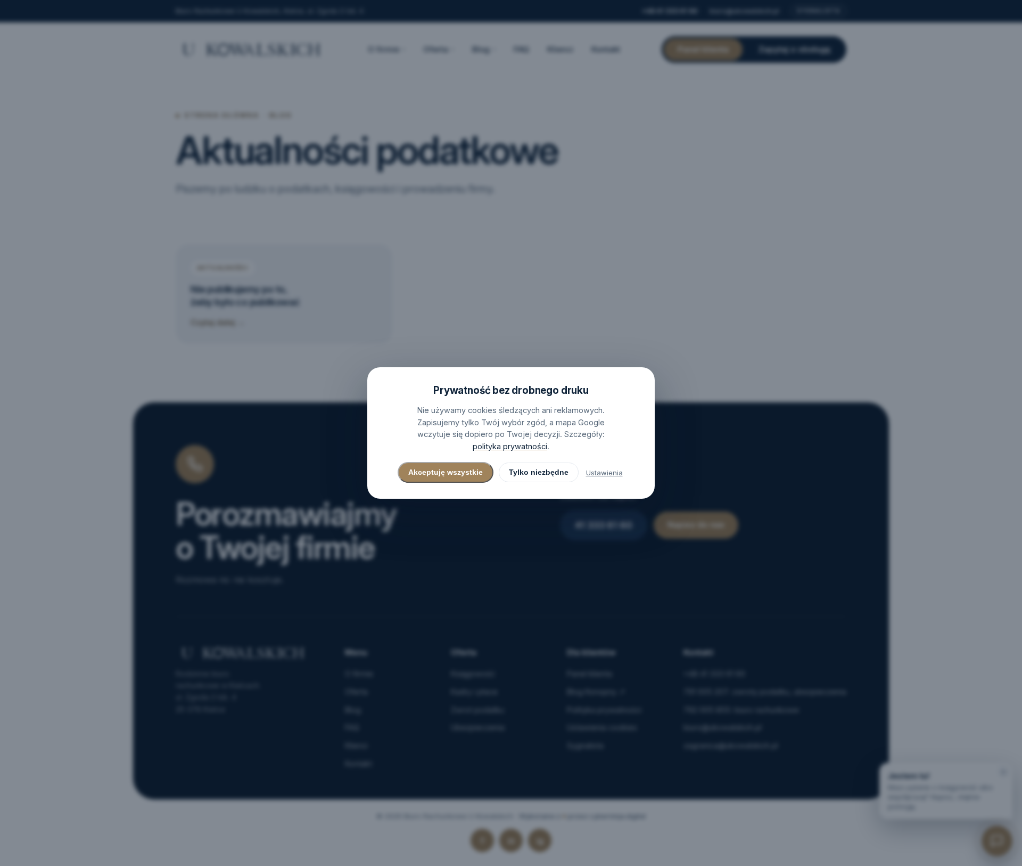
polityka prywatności (510, 446)
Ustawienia (604, 472)
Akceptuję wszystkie (445, 472)
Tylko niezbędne (538, 472)
